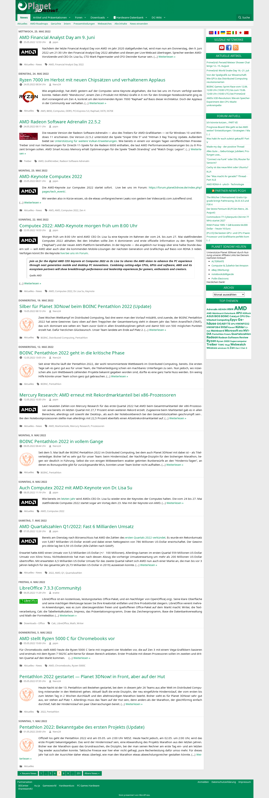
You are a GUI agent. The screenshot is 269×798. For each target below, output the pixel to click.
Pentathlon (81, 337)
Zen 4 (82, 210)
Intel (224, 327)
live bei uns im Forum (74, 253)
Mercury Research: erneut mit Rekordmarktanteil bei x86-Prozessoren (97, 395)
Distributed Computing (61, 337)
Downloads (98, 17)
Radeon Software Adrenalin (74, 161)
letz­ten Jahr (68, 498)
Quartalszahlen (74, 572)
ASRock (246, 313)
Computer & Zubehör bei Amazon (230, 265)
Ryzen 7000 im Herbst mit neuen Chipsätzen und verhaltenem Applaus (92, 80)
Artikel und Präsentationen (50, 17)
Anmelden (203, 782)
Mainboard (217, 330)
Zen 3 (244, 348)
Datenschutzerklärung (224, 782)
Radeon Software (228, 337)
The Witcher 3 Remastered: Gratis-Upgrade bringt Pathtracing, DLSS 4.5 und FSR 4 (228, 201)
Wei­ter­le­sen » (166, 56)
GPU (233, 324)
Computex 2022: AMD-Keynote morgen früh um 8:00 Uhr (78, 226)
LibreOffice (63, 623)
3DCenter (23, 785)
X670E (110, 111)
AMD (51, 64)
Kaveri (231, 327)
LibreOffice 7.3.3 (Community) (50, 588)
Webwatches (105, 23)
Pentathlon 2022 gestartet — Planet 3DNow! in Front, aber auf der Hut (92, 676)
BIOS (217, 316)
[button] (69, 17)
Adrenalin (212, 309)
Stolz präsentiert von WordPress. (134, 795)
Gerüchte (56, 23)
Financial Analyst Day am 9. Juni (57, 37)
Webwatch (238, 344)
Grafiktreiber (52, 161)
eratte (56, 592)
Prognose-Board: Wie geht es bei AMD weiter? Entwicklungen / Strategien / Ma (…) (228, 130)
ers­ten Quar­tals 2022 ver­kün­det (145, 537)
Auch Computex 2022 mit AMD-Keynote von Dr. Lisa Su (75, 488)
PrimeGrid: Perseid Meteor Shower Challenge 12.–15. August (228, 64)
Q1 (62, 572)
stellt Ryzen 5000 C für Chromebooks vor (67, 638)
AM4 (230, 309)
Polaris (227, 334)
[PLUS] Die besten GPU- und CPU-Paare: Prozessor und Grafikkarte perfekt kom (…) (228, 236)
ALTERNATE (218, 261)
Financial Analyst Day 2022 (69, 64)
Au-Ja (37, 785)
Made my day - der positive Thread (225, 146)
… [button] (46, 773)
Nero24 (57, 84)
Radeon (212, 337)
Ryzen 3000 (223, 341)
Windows (212, 348)
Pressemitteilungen (84, 23)
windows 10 (223, 348)
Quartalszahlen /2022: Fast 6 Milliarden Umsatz (76, 526)
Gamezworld (49, 785)
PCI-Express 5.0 (81, 111)
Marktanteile (62, 426)
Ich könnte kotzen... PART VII (222, 122)
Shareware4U (25, 788)
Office (41, 623)
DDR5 (69, 111)
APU (239, 313)
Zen (232, 348)
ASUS (210, 316)
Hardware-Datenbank (129, 17)
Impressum (244, 782)
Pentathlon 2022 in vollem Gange (61, 441)
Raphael (94, 111)
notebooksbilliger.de (223, 274)
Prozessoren (97, 426)
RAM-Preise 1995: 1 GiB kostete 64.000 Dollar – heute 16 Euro (227, 226)
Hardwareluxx (66, 785)
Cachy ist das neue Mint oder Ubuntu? (227, 167)
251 (79, 773)
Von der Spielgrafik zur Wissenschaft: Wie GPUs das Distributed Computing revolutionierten (227, 78)
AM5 (43, 111)
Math (73, 623)
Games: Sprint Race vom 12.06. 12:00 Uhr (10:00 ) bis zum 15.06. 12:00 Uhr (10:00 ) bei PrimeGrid (227, 90)
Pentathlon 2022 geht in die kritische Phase (72, 353)
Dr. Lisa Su (78, 291)
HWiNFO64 (213, 327)
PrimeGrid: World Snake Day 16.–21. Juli (228, 70)
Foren (78, 17)
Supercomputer (238, 341)
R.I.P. (209, 171)
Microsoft (231, 330)
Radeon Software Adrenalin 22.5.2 (60, 122)
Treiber (27, 161)
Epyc (233, 320)
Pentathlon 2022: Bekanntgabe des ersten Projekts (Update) (81, 727)
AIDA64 (222, 309)
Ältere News (91, 773)
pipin (55, 42)
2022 (51, 572)
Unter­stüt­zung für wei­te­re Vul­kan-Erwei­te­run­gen (86, 141)
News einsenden (139, 23)
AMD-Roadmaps (39, 23)
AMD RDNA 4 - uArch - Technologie (225, 184)
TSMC (221, 344)
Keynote (89, 291)
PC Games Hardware (88, 785)
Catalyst (234, 316)
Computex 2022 (69, 210)
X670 (103, 111)
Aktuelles (22, 23)
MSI (241, 331)
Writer (80, 623)
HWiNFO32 (242, 323)
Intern (67, 23)
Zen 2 (238, 348)
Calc (53, 623)
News (24, 17)
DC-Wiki (157, 17)
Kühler (240, 327)
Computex (59, 111)
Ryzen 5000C (78, 665)
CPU (242, 316)
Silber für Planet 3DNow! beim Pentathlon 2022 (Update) (85, 306)
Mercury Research (80, 426)
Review (243, 337)
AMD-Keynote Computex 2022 (50, 176)
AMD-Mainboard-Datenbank (221, 313)
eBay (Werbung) (220, 270)
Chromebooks (63, 665)
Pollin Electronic (220, 278)
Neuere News (29, 773)
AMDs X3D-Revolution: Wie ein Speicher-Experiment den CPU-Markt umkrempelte (228, 101)
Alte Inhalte (121, 23)
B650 (49, 111)
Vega (227, 344)
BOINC (44, 337)
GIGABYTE (223, 323)
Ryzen (211, 341)
